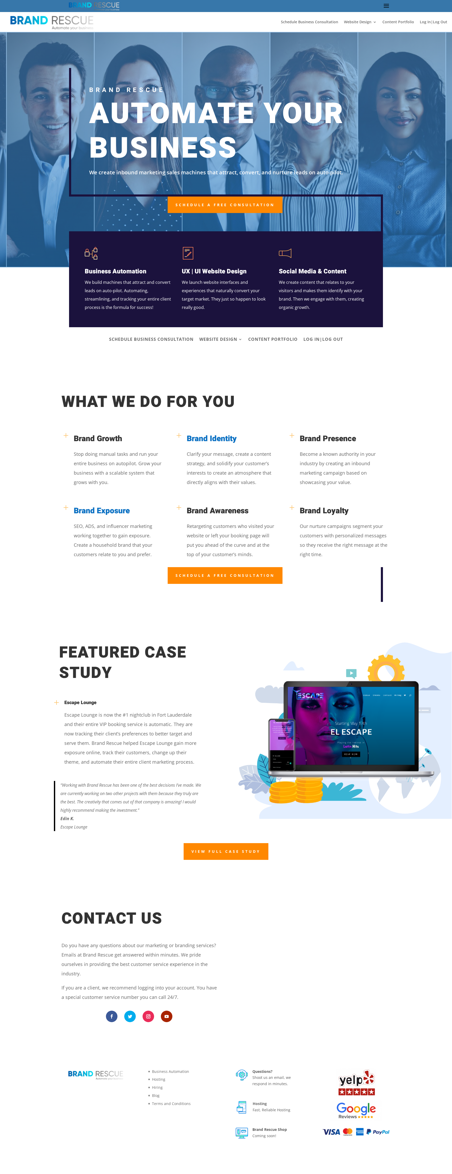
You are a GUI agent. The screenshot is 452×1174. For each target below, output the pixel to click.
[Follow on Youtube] (166, 1016)
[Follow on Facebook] (111, 1016)
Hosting (158, 1079)
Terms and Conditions (171, 1103)
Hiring (157, 1087)
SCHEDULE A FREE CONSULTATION (225, 204)
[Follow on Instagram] (148, 1016)
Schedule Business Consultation (309, 21)
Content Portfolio (398, 21)
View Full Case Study (226, 851)
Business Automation (170, 1071)
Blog (156, 1095)
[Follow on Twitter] (130, 1016)
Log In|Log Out (433, 21)
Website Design (357, 21)
